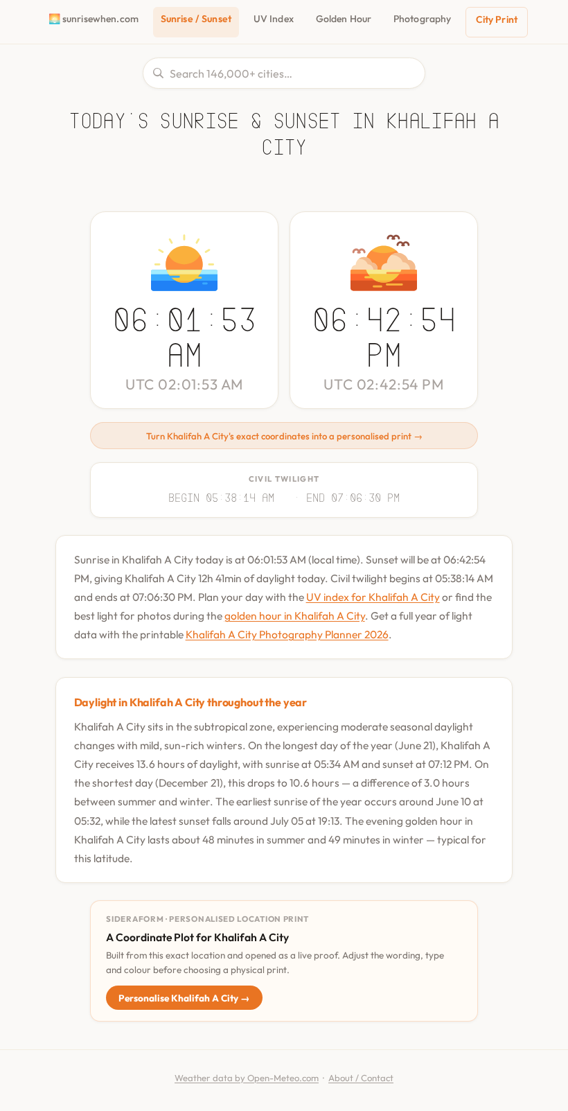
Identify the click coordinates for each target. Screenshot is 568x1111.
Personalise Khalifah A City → (184, 998)
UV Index (274, 18)
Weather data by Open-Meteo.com (247, 1077)
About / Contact (360, 1077)
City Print (496, 19)
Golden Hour (344, 18)
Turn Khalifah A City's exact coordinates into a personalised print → (284, 435)
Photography (422, 18)
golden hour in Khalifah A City (294, 615)
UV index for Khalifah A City (373, 597)
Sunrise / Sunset (196, 18)
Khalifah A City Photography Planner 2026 (287, 634)
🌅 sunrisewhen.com (93, 18)
